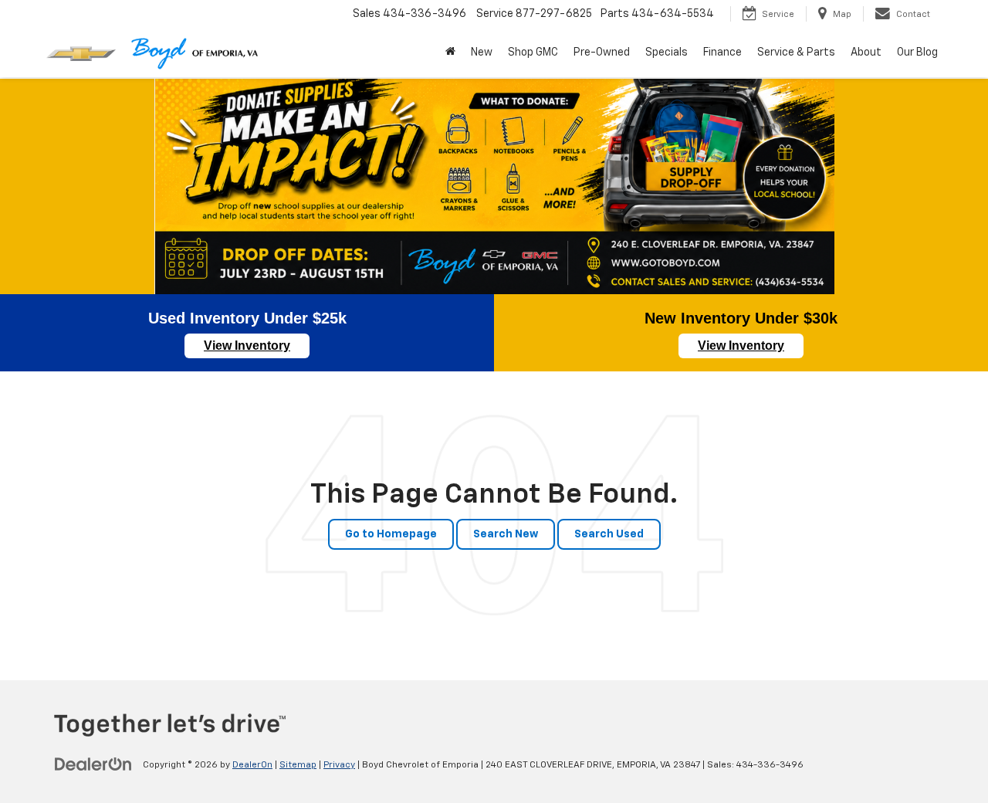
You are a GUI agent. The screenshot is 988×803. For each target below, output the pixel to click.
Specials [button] (666, 52)
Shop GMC (533, 52)
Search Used (609, 534)
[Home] (450, 52)
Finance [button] (722, 52)
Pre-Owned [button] (602, 52)
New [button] (481, 52)
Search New (505, 534)
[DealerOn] (93, 764)
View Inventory (247, 345)
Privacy (339, 765)
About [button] (866, 52)
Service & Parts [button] (796, 52)
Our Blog (917, 52)
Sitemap (297, 765)
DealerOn (252, 765)
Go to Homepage (391, 534)
